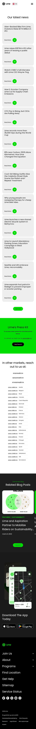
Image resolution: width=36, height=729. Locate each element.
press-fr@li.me (12, 410)
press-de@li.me (13, 413)
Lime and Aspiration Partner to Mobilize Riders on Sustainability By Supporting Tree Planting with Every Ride (17, 525)
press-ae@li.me (13, 456)
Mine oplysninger (23, 721)
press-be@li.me (13, 390)
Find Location (11, 673)
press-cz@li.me (12, 400)
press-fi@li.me (12, 407)
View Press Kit (18, 344)
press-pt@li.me (12, 440)
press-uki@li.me (13, 460)
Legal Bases (13, 721)
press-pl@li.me (12, 437)
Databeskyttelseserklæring (9, 718)
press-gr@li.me (12, 417)
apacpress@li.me (18, 378)
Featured (6, 517)
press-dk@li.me (12, 404)
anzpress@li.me (18, 373)
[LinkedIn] (11, 698)
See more (18, 309)
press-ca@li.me (13, 397)
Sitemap (8, 685)
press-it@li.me (12, 427)
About (6, 660)
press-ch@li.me (12, 453)
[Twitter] (3, 698)
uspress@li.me (27, 338)
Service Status (12, 692)
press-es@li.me (12, 447)
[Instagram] (19, 698)
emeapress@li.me (18, 382)
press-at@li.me (12, 387)
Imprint (4, 724)
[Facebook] (7, 698)
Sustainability (18, 517)
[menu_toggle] (32, 4)
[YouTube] (15, 698)
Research (5, 721)
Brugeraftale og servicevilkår (10, 715)
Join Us (7, 654)
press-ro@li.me (12, 443)
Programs (9, 666)
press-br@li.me (12, 394)
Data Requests (23, 718)
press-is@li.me (12, 423)
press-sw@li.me (13, 450)
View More (18, 545)
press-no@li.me (13, 433)
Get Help (8, 679)
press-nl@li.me (12, 430)
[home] (6, 3)
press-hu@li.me (12, 420)
